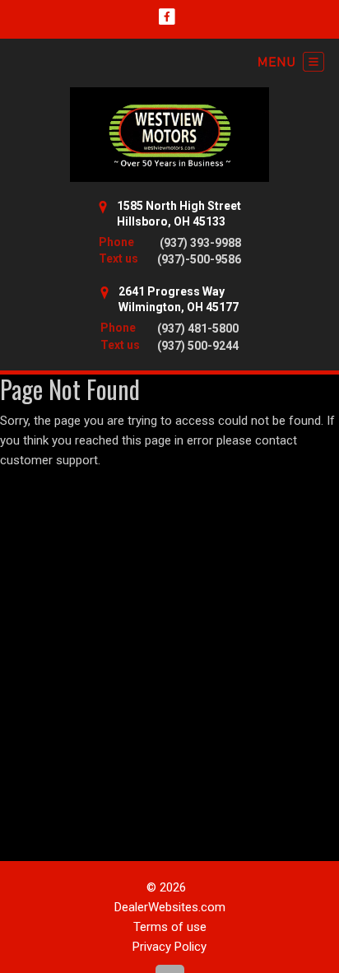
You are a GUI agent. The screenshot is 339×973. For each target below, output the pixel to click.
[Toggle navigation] (291, 62)
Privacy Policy (169, 946)
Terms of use (170, 926)
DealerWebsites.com (169, 907)
